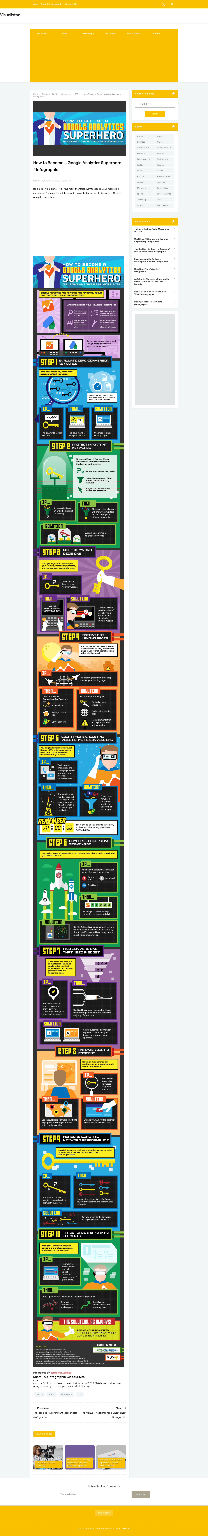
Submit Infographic (51, 4)
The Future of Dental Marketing (45, 1464)
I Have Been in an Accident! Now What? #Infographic (150, 293)
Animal (140, 136)
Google (39, 1394)
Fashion (140, 165)
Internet (140, 182)
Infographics (66, 1394)
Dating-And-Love (165, 147)
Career (160, 142)
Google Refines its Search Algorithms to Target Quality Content (111, 1462)
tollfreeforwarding (61, 1372)
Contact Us (71, 4)
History (140, 176)
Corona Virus (143, 147)
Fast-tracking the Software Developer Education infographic (151, 260)
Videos (140, 205)
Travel (159, 199)
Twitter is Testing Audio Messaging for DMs (151, 230)
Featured (41, 33)
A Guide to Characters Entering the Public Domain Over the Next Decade (151, 282)
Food (139, 170)
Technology (87, 33)
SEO (80, 1394)
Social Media (133, 33)
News (64, 33)
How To (51, 1394)
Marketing (141, 188)
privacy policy (104, 1513)
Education (161, 153)
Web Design (162, 205)
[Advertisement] (104, 61)
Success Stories (164, 194)
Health (156, 33)
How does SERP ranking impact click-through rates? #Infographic (78, 1462)
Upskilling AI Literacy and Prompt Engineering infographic (151, 240)
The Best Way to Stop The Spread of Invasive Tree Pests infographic (152, 250)
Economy (141, 153)
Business (110, 33)
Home (35, 4)
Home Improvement (165, 176)
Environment (162, 159)
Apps (159, 136)
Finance (160, 165)
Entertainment (143, 159)
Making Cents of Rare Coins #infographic (148, 303)
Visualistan (106, 1528)
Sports (140, 194)
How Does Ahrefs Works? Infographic (147, 270)
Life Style (161, 182)
